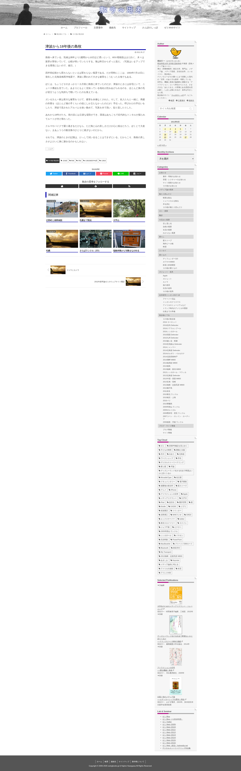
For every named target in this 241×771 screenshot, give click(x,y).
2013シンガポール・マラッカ (174, 372)
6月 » (164, 145)
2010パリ (166, 401)
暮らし (161, 237)
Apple (165, 276)
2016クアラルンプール (172, 328)
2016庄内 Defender (170, 325)
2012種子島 (167, 388)
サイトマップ (124, 762)
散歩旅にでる (164, 315)
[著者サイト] (61, 186)
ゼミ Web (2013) (169, 735)
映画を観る (167, 198)
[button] (190, 109)
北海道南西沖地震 (91, 160)
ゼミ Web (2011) (169, 730)
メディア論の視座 (166, 190)
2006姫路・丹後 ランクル (173, 422)
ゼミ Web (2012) (169, 732)
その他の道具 (168, 291)
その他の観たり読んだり (172, 207)
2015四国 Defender (170, 335)
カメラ (165, 282)
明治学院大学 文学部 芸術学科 (169, 64)
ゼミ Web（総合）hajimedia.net (175, 746)
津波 (79, 160)
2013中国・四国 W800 (172, 379)
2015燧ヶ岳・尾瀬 (170, 341)
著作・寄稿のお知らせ (171, 176)
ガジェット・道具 (166, 272)
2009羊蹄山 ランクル (171, 407)
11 (175, 132)
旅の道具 (166, 285)
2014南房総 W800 (170, 363)
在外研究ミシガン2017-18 (169, 295)
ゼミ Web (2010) (169, 727)
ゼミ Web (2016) (169, 743)
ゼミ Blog (166, 716)
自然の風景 (167, 227)
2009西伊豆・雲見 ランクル (174, 413)
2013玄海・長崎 (169, 382)
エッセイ (162, 251)
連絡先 (191, 100)
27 (186, 137)
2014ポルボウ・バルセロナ (174, 353)
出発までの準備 (169, 311)
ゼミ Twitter (167, 722)
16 (165, 134)
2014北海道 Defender (171, 350)
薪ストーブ (167, 240)
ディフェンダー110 (170, 259)
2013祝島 (166, 366)
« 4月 (159, 145)
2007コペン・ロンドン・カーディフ (176, 417)
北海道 (65, 160)
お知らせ (162, 173)
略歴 (172, 100)
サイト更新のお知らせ (171, 183)
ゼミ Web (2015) (169, 740)
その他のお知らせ (170, 186)
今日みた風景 (164, 220)
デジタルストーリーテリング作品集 (176, 748)
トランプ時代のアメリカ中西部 (175, 308)
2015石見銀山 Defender (172, 344)
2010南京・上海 (169, 397)
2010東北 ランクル (170, 394)
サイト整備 (167, 433)
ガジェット (167, 279)
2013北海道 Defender (171, 375)
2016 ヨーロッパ (169, 322)
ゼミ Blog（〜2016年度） (172, 719)
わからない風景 (169, 233)
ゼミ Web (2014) (169, 738)
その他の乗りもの (170, 268)
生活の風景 (167, 230)
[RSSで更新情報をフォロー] (129, 186)
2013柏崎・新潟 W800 (172, 369)
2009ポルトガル (169, 410)
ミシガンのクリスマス (171, 302)
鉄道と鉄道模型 (169, 265)
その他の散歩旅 (53, 160)
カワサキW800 (169, 262)
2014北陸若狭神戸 (170, 357)
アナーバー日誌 (169, 299)
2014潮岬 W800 (169, 360)
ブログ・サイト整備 (167, 426)
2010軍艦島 (167, 404)
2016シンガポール (170, 332)
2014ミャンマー (169, 347)
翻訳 (161, 215)
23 (165, 137)
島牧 (72, 160)
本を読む (166, 204)
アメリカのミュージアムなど (174, 305)
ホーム (99, 762)
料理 (164, 247)
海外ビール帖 (168, 244)
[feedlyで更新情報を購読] (95, 186)
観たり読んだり (165, 194)
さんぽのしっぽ (177, 95)
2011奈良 (166, 391)
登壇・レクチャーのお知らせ (174, 180)
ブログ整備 (167, 430)
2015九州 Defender (170, 338)
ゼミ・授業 (163, 211)
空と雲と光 (167, 224)
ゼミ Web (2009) (169, 724)
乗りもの (162, 255)
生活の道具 (167, 288)
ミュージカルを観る (171, 201)
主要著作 (181, 100)
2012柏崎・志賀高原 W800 (173, 385)
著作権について (138, 762)
